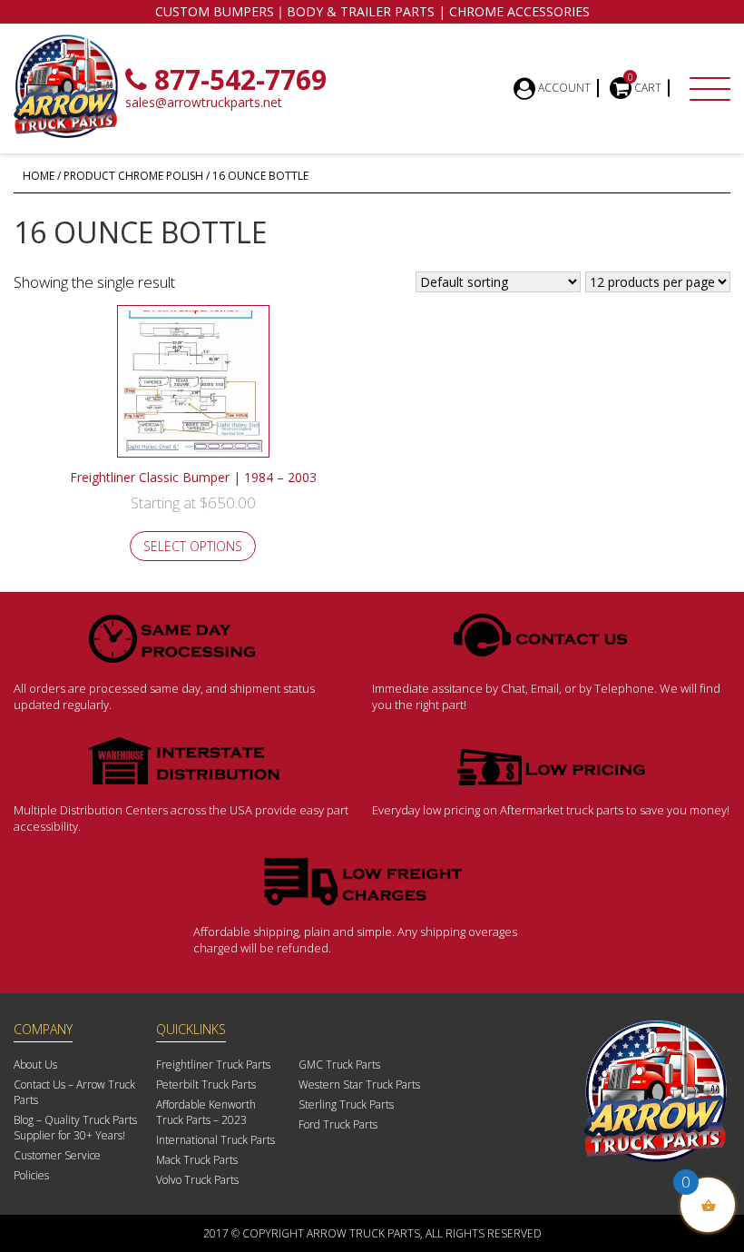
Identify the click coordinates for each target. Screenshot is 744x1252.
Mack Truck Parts (197, 1160)
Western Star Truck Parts (359, 1084)
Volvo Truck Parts (197, 1180)
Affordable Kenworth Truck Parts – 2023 (206, 1112)
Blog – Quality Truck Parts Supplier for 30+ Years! (75, 1127)
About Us (35, 1064)
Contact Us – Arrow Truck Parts (74, 1092)
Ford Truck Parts (338, 1124)
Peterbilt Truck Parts (206, 1084)
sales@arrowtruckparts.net (203, 102)
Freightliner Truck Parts (213, 1064)
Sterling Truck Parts (346, 1104)
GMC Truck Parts (339, 1064)
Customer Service (57, 1155)
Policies (31, 1175)
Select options (192, 546)
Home (38, 175)
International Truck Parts (215, 1140)
